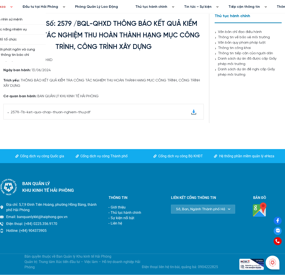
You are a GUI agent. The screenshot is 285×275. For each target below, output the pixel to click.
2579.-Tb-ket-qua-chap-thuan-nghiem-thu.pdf (50, 112)
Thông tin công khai (234, 48)
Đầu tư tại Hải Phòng (40, 7)
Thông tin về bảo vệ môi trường (244, 37)
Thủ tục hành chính (151, 7)
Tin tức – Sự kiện (198, 7)
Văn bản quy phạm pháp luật (242, 42)
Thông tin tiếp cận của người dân (245, 53)
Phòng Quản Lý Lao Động (96, 7)
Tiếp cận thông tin (244, 7)
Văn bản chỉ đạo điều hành (240, 32)
